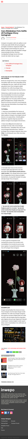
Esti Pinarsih (13, 37)
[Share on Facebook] (7, 351)
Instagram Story (21, 348)
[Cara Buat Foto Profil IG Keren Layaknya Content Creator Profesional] (4, 367)
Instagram (14, 348)
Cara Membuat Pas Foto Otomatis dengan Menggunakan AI (16, 374)
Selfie (2, 349)
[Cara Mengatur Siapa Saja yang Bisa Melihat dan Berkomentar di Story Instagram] (4, 360)
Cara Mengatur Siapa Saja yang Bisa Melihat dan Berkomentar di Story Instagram (16, 359)
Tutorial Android (9, 27)
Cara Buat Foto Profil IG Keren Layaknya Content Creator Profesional (15, 367)
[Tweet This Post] (10, 351)
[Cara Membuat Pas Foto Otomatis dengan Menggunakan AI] (4, 375)
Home (2, 27)
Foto (9, 348)
